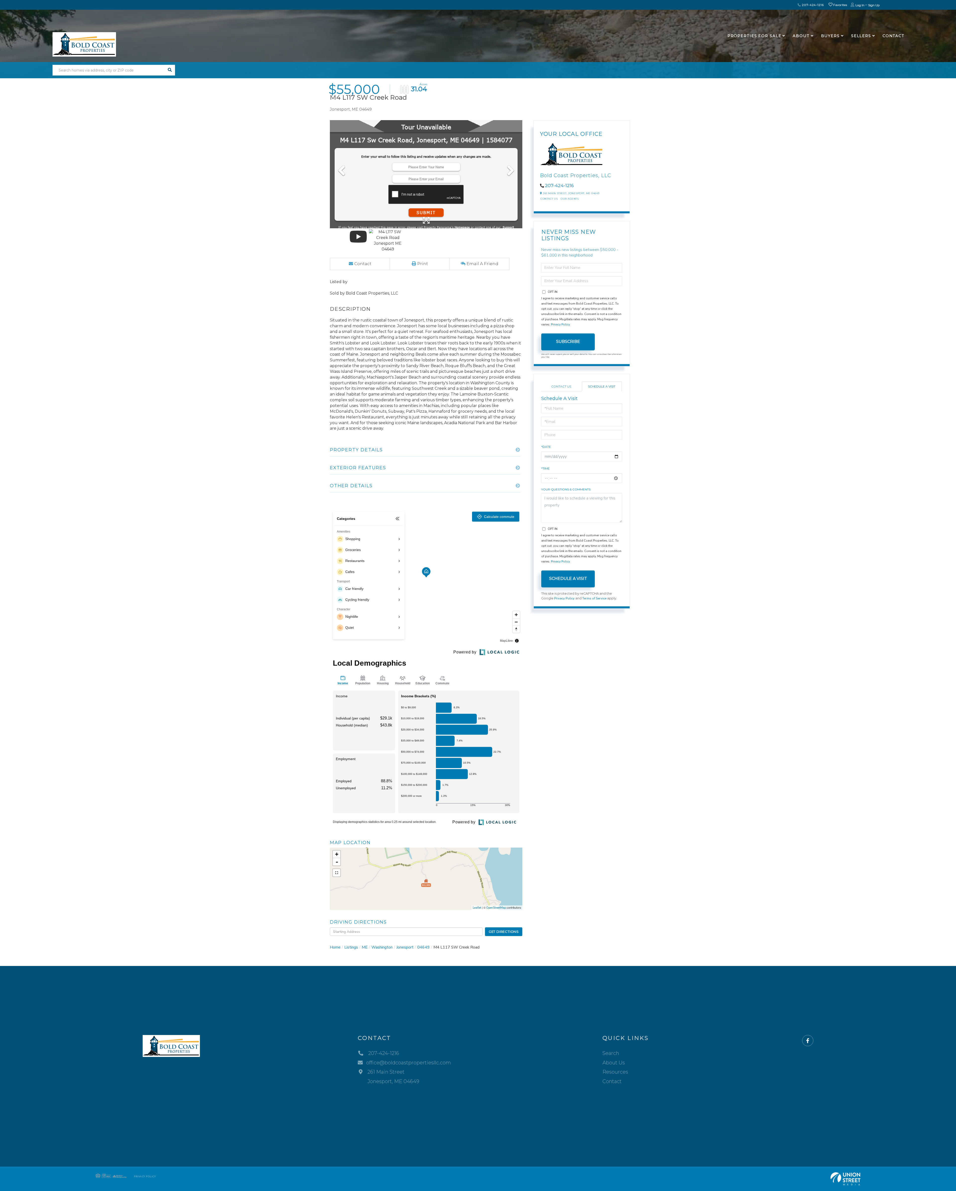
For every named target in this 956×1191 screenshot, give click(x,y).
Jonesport (405, 947)
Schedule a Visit (601, 386)
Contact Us (549, 198)
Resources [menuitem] (615, 1072)
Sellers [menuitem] (861, 35)
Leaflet (477, 908)
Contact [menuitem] (893, 35)
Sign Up (874, 5)
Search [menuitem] (610, 1053)
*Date (546, 447)
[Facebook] (807, 1040)
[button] (169, 70)
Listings (351, 947)
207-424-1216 (812, 5)
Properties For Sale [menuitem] (754, 35)
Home (335, 947)
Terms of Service (594, 598)
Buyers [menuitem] (830, 35)
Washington (382, 947)
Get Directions (504, 932)
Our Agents (570, 198)
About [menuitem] (801, 35)
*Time (545, 468)
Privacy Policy (560, 324)
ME (365, 947)
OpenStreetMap (496, 908)
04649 (423, 947)
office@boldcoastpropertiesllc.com (408, 1063)
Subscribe (568, 341)
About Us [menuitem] (613, 1063)
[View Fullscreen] (336, 872)
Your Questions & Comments (566, 489)
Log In (859, 5)
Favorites (840, 5)
